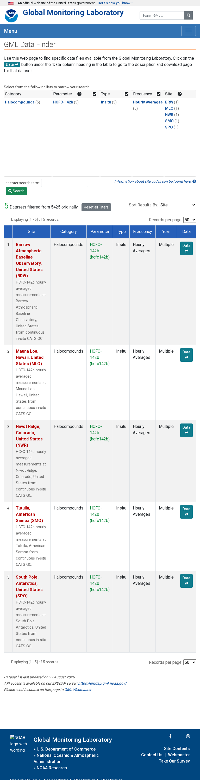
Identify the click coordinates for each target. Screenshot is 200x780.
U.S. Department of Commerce (66, 749)
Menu (10, 31)
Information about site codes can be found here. (153, 181)
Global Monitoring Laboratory (73, 12)
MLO (169, 108)
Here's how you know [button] (114, 3)
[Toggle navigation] (188, 31)
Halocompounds (20, 102)
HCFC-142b (63, 102)
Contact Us (151, 754)
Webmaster (179, 754)
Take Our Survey (174, 761)
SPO (169, 127)
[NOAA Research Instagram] (181, 736)
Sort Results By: (143, 204)
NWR (169, 115)
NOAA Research (52, 767)
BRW (169, 102)
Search (18, 191)
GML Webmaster (77, 689)
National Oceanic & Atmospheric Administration (66, 758)
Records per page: (165, 219)
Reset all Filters (96, 207)
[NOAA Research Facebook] (163, 736)
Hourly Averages (148, 102)
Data (186, 245)
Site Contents (177, 748)
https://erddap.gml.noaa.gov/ (102, 683)
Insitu (106, 102)
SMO (169, 121)
